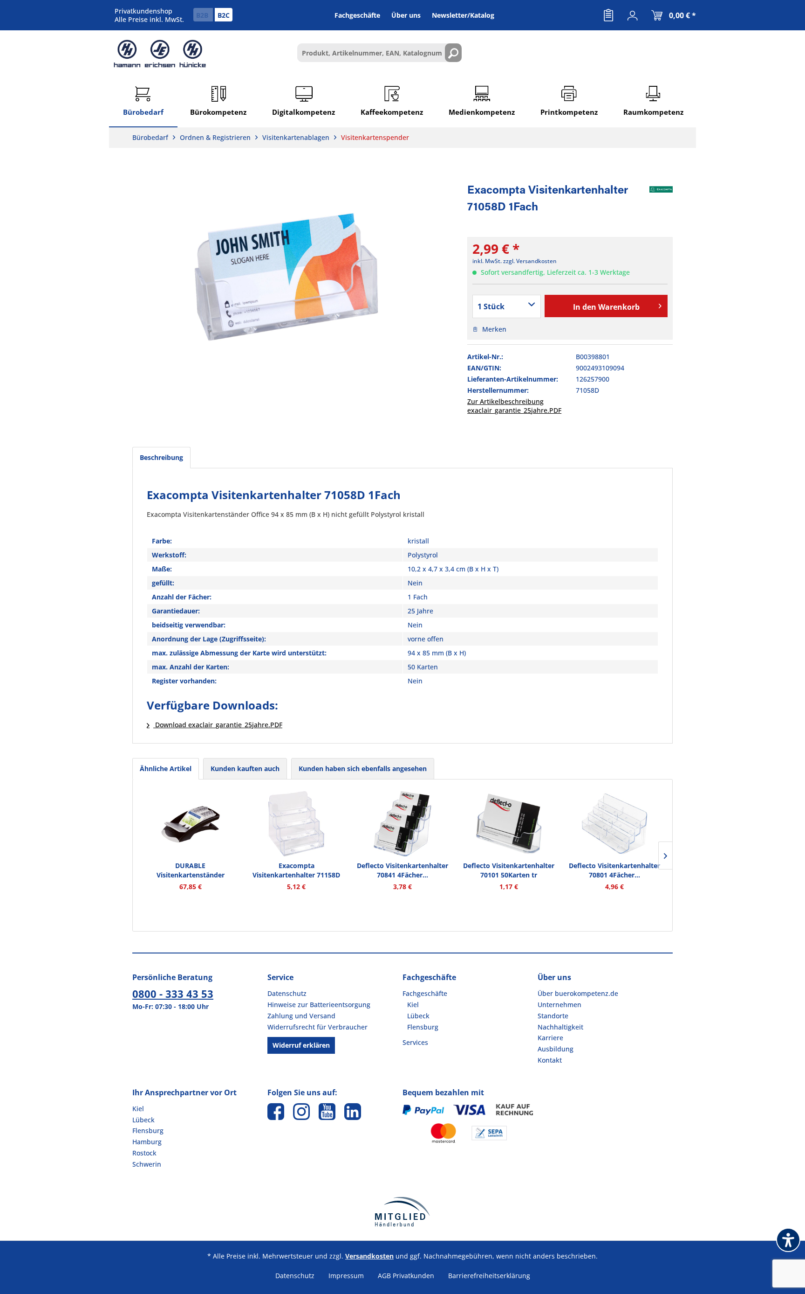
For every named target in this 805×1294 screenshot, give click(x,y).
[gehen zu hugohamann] (352, 1111)
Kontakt (550, 1060)
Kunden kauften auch (245, 768)
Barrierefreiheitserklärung (489, 1275)
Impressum (346, 1275)
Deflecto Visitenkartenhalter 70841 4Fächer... (402, 870)
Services (415, 1042)
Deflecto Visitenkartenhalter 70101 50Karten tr (508, 870)
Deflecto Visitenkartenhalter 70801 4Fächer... (614, 870)
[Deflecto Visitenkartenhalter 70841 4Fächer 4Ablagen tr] (402, 823)
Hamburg (147, 1141)
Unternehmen (559, 1004)
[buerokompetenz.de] (160, 54)
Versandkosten (369, 1256)
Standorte (553, 1015)
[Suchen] (453, 52)
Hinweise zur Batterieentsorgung (318, 1004)
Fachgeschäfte (424, 993)
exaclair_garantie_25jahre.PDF (514, 410)
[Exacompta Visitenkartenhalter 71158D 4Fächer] (297, 823)
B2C (224, 15)
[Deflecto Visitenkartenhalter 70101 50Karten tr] (509, 823)
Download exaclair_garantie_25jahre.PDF (217, 724)
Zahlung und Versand (301, 1015)
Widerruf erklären (301, 1045)
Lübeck (418, 1015)
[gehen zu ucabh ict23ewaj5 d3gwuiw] (327, 1111)
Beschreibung (161, 457)
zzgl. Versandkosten (530, 261)
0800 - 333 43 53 (172, 994)
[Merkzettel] (608, 15)
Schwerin (146, 1164)
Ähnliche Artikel (165, 768)
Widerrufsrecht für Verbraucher (317, 1027)
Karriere (550, 1037)
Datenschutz (287, 993)
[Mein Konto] (632, 15)
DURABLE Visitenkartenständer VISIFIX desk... (191, 870)
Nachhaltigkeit (560, 1027)
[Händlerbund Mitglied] (402, 1211)
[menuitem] (608, 15)
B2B (203, 15)
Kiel (413, 1004)
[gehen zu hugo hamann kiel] (301, 1111)
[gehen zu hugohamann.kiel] (275, 1111)
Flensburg (422, 1027)
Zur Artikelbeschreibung (505, 401)
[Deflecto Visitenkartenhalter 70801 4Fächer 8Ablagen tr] (614, 823)
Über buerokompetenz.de (578, 993)
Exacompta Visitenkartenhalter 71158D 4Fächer (296, 870)
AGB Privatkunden (406, 1275)
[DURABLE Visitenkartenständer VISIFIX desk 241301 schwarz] (190, 823)
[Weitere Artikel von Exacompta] (661, 189)
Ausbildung (555, 1048)
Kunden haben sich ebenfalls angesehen (363, 768)
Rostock (144, 1152)
